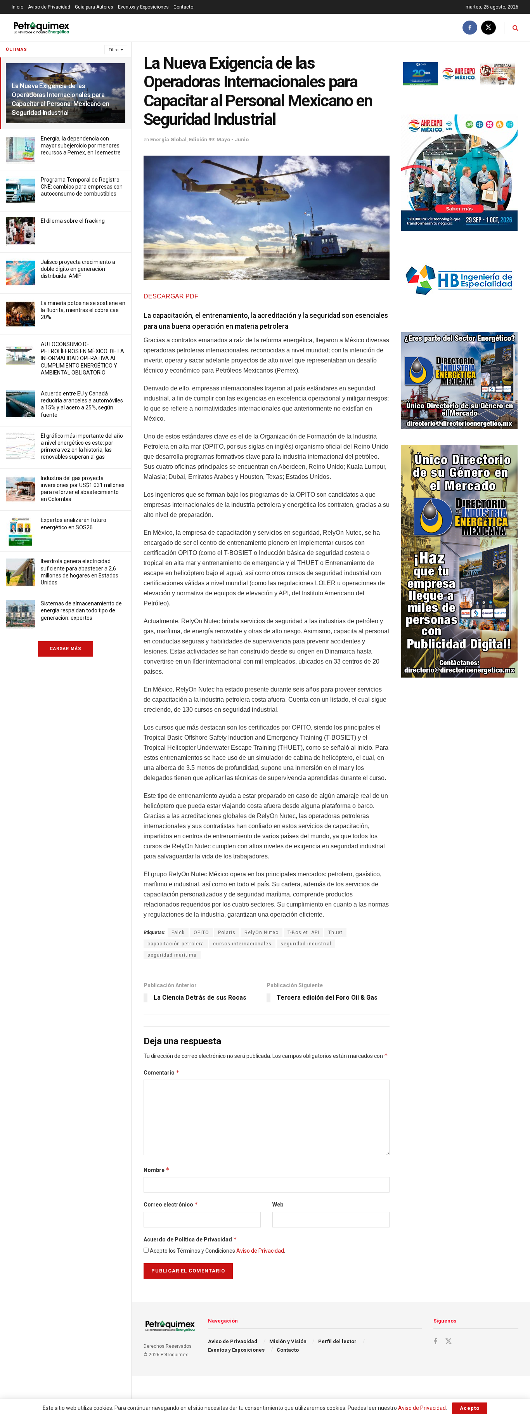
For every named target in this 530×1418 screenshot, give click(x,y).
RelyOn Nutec (261, 932)
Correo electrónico (171, 1204)
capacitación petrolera (175, 943)
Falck (178, 932)
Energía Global (168, 139)
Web (277, 1204)
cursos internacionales (242, 943)
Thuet (335, 932)
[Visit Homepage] (41, 27)
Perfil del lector (337, 1341)
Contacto (183, 7)
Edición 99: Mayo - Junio (219, 139)
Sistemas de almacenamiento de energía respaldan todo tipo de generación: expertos (81, 610)
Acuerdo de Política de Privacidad (190, 1239)
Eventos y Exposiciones (143, 7)
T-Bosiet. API (303, 932)
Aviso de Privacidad (49, 7)
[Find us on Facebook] (469, 28)
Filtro (114, 49)
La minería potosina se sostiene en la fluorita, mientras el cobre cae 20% (83, 310)
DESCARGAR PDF (171, 296)
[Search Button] (515, 28)
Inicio (17, 7)
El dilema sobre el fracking (73, 221)
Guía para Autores (94, 7)
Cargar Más (65, 648)
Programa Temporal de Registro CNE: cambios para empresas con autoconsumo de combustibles (82, 187)
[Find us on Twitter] (488, 28)
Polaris (227, 932)
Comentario (162, 1072)
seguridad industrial (306, 943)
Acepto (470, 1408)
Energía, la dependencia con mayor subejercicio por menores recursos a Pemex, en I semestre (81, 145)
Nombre (157, 1170)
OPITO (201, 932)
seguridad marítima (172, 955)
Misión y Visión (288, 1341)
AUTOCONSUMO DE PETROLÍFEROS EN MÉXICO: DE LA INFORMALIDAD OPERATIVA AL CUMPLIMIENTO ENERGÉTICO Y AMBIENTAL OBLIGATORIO (82, 358)
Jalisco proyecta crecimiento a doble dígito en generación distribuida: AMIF (78, 269)
